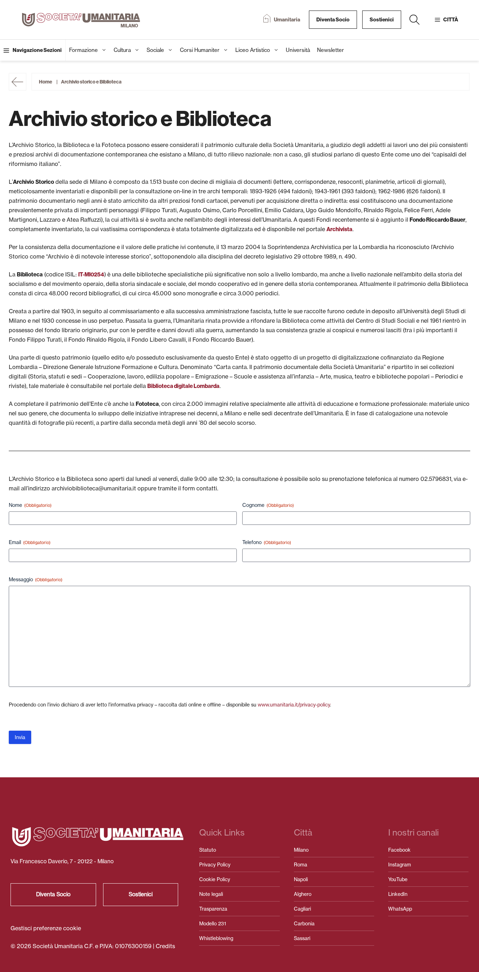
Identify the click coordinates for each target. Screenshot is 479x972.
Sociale (155, 50)
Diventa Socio (333, 19)
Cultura (122, 50)
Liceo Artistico (252, 50)
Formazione (83, 50)
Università (298, 50)
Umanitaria (287, 19)
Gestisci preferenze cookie (46, 928)
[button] (414, 19)
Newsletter (330, 50)
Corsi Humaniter (200, 50)
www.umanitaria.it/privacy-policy (294, 705)
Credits (165, 946)
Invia (20, 737)
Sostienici (382, 19)
